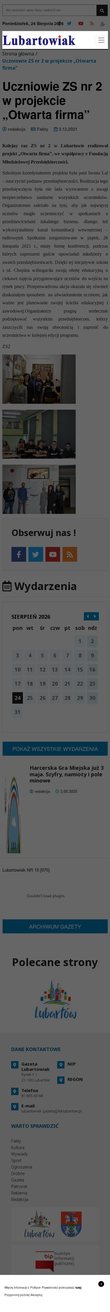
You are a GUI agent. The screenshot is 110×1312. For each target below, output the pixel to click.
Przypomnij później (17, 1295)
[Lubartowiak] (39, 40)
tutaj (78, 1287)
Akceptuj (36, 1295)
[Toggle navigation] (101, 40)
